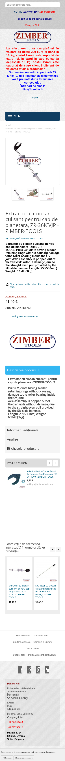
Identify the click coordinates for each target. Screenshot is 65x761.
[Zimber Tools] (33, 37)
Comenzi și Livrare (42, 642)
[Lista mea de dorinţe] (33, 106)
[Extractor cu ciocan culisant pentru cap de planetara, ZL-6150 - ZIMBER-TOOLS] (19, 570)
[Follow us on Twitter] (45, 669)
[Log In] (41, 106)
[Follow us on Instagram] (36, 669)
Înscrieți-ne (13, 695)
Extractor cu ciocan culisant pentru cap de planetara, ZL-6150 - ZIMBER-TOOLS (28, 474)
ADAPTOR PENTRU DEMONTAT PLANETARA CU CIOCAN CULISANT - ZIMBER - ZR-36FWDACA (29, 515)
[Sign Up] (50, 106)
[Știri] (24, 106)
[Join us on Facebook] (18, 669)
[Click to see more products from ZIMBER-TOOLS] (32, 341)
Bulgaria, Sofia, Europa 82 (20, 714)
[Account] (16, 106)
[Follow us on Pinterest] (27, 669)
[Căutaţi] (57, 4)
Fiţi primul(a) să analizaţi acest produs (24, 238)
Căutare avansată (22, 642)
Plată (9, 706)
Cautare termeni (41, 635)
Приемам (8, 758)
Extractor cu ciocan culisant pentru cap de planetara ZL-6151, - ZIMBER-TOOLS (28, 494)
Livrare (10, 703)
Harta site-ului (23, 635)
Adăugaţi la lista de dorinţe (28, 484)
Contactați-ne (32, 648)
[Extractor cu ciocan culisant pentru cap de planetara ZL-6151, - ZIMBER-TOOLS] (46, 570)
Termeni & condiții (16, 691)
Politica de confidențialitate (42, 655)
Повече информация (24, 758)
